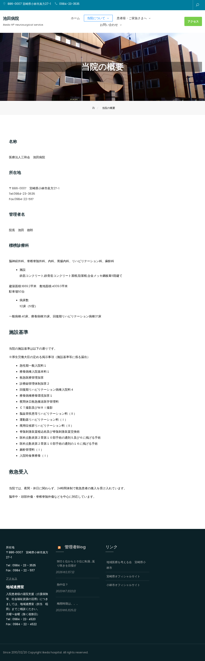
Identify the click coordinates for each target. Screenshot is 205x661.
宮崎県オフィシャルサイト (123, 576)
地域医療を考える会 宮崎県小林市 (126, 565)
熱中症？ (62, 585)
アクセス (193, 21)
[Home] (94, 108)
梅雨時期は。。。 (68, 604)
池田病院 (11, 18)
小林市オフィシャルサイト (123, 585)
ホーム (75, 18)
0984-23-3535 (69, 4)
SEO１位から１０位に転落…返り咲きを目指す (76, 563)
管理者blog (75, 547)
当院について (96, 18)
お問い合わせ (109, 25)
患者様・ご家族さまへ (132, 18)
